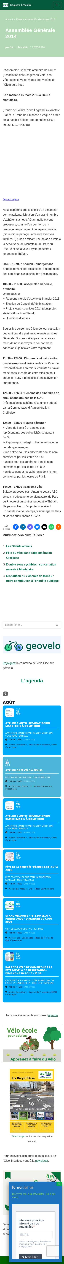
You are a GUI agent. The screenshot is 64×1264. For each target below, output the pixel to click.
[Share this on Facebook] (16, 527)
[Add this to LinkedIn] (23, 527)
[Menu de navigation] (57, 5)
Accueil (9, 19)
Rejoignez (9, 663)
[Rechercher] (57, 625)
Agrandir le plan (11, 199)
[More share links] (58, 527)
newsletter (41, 1160)
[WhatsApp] (51, 527)
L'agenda (32, 680)
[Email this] (44, 527)
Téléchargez (19, 1136)
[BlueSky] (37, 527)
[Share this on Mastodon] (30, 527)
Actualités (23, 47)
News (19, 19)
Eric (12, 47)
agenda (53, 1015)
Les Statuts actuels (19, 546)
